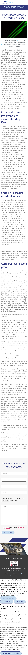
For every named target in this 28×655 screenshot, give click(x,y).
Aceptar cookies (8, 598)
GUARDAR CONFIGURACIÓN (11, 653)
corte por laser (9, 43)
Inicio (5, 6)
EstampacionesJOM (14, 46)
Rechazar (20, 602)
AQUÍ (3, 591)
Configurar (6, 602)
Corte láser (12, 6)
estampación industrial (18, 44)
